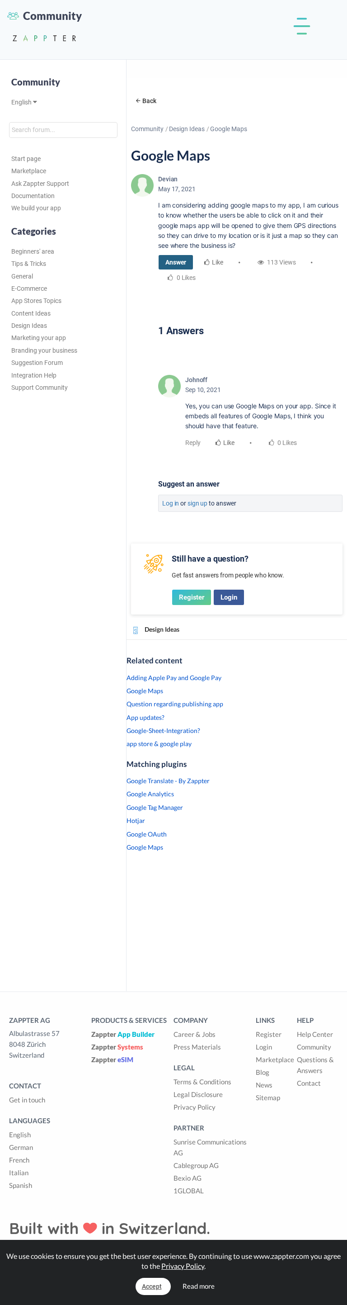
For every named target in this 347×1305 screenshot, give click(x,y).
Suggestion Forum (37, 362)
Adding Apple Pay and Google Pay (174, 677)
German (21, 1147)
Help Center (315, 1034)
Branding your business (44, 350)
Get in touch (27, 1100)
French (19, 1160)
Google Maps (145, 691)
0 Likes (287, 442)
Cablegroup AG (196, 1165)
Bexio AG (188, 1178)
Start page (26, 158)
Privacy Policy (195, 1107)
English (22, 102)
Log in (170, 503)
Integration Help (33, 375)
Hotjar (136, 820)
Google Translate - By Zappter (168, 781)
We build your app (36, 208)
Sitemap (268, 1097)
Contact (309, 1083)
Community (147, 128)
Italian (18, 1172)
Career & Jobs (195, 1034)
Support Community (39, 387)
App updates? (145, 717)
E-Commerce (29, 288)
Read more (199, 1286)
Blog (262, 1072)
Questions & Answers (315, 1064)
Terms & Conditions (202, 1082)
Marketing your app (38, 337)
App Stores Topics (36, 300)
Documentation (33, 195)
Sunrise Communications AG (210, 1147)
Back (149, 100)
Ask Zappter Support (40, 183)
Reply (193, 442)
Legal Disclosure (198, 1094)
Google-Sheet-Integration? (163, 730)
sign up (197, 503)
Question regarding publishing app (175, 704)
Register (191, 597)
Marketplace (28, 171)
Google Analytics (150, 794)
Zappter (123, 1034)
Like (217, 262)
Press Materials (197, 1047)
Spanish (20, 1185)
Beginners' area (32, 251)
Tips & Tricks (28, 263)
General (22, 276)
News (264, 1085)
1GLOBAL (189, 1191)
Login (228, 597)
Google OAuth (147, 834)
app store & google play (159, 743)
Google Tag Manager (155, 807)
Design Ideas (29, 325)
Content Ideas (31, 313)
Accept (152, 1286)
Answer (175, 262)
